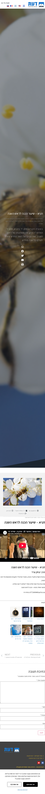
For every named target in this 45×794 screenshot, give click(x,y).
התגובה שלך (40, 680)
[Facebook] (42, 762)
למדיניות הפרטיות (23, 790)
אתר (43, 723)
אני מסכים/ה (30, 784)
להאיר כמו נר (40, 619)
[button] (22, 246)
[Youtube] (38, 762)
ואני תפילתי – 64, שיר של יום (16, 638)
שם (43, 707)
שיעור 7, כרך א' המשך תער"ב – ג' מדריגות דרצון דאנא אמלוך (39, 640)
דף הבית (43, 517)
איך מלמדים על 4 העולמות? (27, 620)
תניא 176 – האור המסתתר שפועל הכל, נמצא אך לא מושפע (27, 640)
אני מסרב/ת (14, 784)
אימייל (42, 715)
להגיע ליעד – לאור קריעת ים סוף (16, 620)
